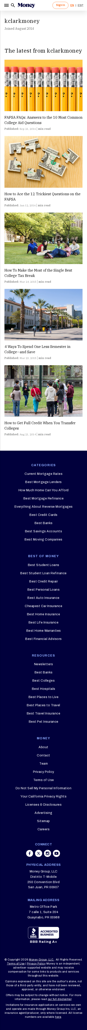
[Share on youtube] (56, 853)
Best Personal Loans (43, 589)
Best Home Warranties (43, 630)
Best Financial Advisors (43, 639)
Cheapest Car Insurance (43, 606)
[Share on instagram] (47, 853)
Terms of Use (43, 780)
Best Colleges (43, 680)
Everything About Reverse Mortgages (43, 506)
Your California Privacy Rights (43, 796)
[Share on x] (38, 853)
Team (43, 763)
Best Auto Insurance (43, 598)
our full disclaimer (60, 999)
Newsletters (43, 664)
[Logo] (26, 5)
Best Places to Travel (43, 705)
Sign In (60, 5)
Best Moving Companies (43, 539)
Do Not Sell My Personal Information (44, 788)
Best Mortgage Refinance (43, 498)
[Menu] (7, 5)
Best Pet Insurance (43, 721)
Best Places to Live (44, 697)
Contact (43, 755)
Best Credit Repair (43, 581)
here (58, 1016)
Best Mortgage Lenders (43, 482)
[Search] (13, 5)
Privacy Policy (43, 771)
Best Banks (44, 523)
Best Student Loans (43, 565)
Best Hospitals (43, 689)
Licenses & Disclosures (43, 804)
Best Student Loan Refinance (43, 573)
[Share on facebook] (29, 853)
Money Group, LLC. (41, 959)
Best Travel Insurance (43, 713)
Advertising (43, 813)
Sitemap (43, 821)
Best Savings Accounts (43, 531)
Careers (43, 829)
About (43, 747)
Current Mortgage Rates (43, 474)
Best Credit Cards (43, 515)
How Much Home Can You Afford (44, 490)
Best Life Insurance (44, 622)
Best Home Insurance (43, 614)
